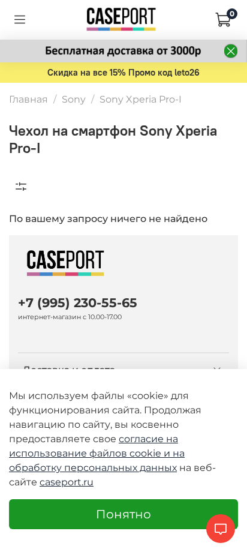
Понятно (123, 514)
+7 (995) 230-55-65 (77, 302)
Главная (28, 99)
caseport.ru (67, 482)
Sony (74, 99)
